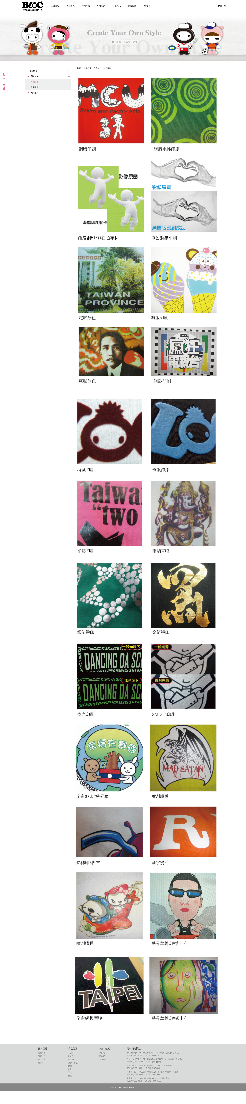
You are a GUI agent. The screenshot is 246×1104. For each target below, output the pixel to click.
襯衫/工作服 (73, 1063)
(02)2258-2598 (137, 1055)
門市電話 (3, 84)
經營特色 (41, 1056)
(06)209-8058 (136, 1081)
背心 (70, 1072)
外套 (70, 1076)
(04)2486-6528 (137, 1074)
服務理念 (41, 1053)
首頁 (79, 68)
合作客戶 (41, 1063)
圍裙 (70, 1066)
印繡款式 (33, 71)
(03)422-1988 (136, 1068)
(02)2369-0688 (137, 1062)
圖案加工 (34, 76)
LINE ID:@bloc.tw (152, 1055)
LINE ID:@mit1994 (152, 1074)
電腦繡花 (34, 87)
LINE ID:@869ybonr (153, 1081)
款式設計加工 (103, 1059)
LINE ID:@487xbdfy (153, 1068)
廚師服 (71, 1059)
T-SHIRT (71, 1053)
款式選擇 (34, 93)
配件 (70, 1069)
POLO (70, 1056)
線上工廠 (41, 1059)
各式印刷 (34, 82)
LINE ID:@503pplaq (153, 1062)
